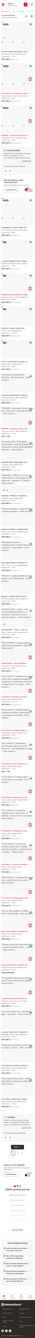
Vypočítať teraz (11, 190)
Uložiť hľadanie (10, 1174)
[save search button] (32, 16)
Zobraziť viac (26, 161)
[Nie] (10, 171)
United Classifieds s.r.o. (16, 1335)
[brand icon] (3, 4)
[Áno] (5, 171)
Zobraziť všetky (17, 1230)
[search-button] (25, 4)
